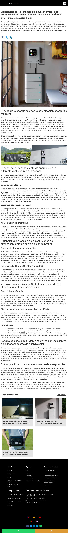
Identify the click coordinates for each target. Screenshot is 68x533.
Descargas (29, 478)
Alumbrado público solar (14, 485)
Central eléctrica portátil (13, 474)
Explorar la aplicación (33, 481)
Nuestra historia (49, 470)
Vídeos (28, 473)
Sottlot (46, 485)
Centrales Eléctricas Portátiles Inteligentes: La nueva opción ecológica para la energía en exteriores (15, 455)
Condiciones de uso (50, 478)
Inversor (10, 470)
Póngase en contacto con (15, 502)
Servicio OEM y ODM (14, 499)
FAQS (27, 470)
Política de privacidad (51, 476)
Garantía (29, 476)
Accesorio (11, 477)
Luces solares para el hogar (14, 481)
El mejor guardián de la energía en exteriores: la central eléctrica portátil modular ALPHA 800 (16, 423)
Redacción (47, 473)
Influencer (11, 506)
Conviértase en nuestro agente (15, 495)
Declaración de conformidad (49, 482)
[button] (64, 3)
